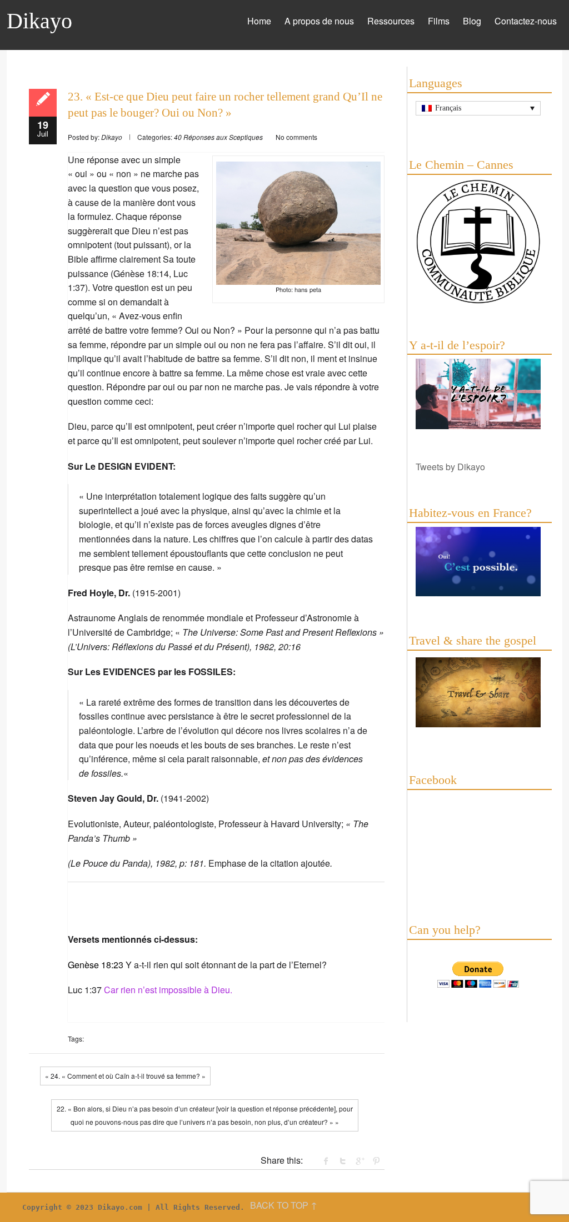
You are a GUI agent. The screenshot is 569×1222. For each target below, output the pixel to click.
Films (439, 20)
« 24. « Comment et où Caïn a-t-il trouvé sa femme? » (125, 1075)
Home (259, 20)
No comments (296, 137)
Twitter (343, 1161)
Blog (472, 20)
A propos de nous (319, 20)
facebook (326, 1161)
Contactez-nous (526, 20)
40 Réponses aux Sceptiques (218, 137)
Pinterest (376, 1161)
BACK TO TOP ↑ (283, 1205)
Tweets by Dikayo (450, 466)
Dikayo (39, 20)
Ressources (391, 20)
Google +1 (359, 1161)
